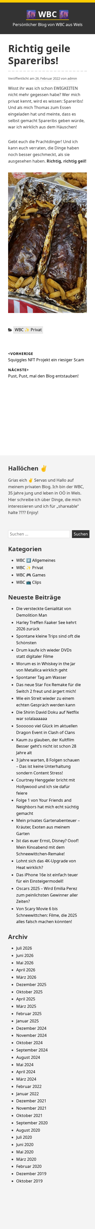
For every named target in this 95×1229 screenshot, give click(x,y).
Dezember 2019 (31, 1173)
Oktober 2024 (29, 1042)
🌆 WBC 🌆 (47, 14)
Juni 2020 (24, 1144)
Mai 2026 (24, 963)
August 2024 (28, 1057)
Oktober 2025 (29, 992)
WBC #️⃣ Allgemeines (35, 560)
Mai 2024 (24, 1064)
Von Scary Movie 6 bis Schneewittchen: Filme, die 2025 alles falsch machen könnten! (46, 915)
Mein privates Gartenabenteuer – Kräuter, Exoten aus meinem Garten (48, 827)
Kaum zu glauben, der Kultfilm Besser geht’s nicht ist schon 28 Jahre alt (46, 746)
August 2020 (28, 1130)
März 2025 (26, 1006)
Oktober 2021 (29, 1115)
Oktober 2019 (29, 1181)
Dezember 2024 (31, 1028)
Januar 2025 (27, 1021)
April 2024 (25, 1072)
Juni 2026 (24, 955)
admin (72, 78)
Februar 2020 (29, 1166)
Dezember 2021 (31, 1101)
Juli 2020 (24, 1137)
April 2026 (25, 970)
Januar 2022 (27, 1094)
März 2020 (26, 1159)
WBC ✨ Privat (28, 329)
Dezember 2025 (31, 984)
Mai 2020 (24, 1152)
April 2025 (25, 999)
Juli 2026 (24, 948)
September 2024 (32, 1050)
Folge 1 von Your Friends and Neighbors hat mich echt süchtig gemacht (47, 806)
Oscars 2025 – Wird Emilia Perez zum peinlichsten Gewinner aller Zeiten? (47, 895)
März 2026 (26, 977)
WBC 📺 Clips (28, 582)
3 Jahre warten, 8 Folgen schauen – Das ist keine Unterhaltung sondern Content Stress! (48, 766)
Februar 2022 (29, 1086)
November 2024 (31, 1035)
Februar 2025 (29, 1013)
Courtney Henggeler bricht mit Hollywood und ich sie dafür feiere (45, 786)
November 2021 (31, 1108)
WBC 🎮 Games (31, 575)
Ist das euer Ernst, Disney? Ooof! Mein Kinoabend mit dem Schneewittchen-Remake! (47, 847)
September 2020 (32, 1123)
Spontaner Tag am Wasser (41, 677)
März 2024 (26, 1079)
